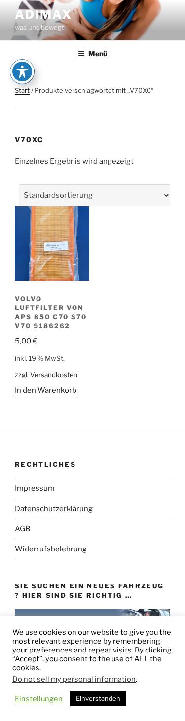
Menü (97, 53)
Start (22, 90)
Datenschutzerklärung (54, 508)
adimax (43, 14)
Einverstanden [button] (98, 698)
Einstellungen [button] (39, 698)
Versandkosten (53, 374)
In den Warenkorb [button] (45, 390)
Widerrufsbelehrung (51, 549)
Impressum (35, 488)
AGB (22, 528)
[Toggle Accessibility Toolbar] (22, 71)
